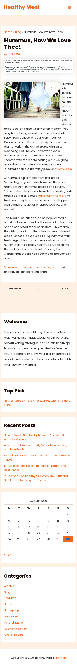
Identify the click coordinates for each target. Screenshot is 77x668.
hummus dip (63, 169)
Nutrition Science (15, 629)
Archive (9, 586)
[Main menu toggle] (69, 7)
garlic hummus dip (51, 196)
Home (8, 604)
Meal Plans (11, 616)
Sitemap (60, 658)
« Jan (7, 555)
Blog (7, 592)
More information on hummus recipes (30, 267)
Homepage (11, 610)
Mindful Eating (13, 622)
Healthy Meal (21, 7)
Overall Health (13, 635)
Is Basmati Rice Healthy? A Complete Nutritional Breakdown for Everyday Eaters (36, 478)
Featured (10, 598)
